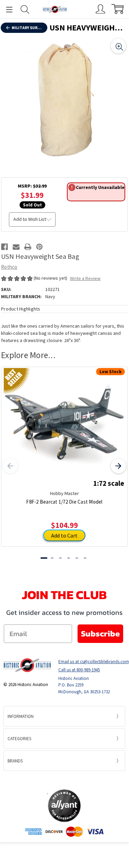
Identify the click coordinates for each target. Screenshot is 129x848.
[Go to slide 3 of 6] (60, 558)
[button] (64, 779)
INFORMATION (21, 716)
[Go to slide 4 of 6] (68, 558)
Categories (19, 739)
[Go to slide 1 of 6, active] (44, 558)
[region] (64, 100)
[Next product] (118, 465)
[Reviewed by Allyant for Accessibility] (64, 805)
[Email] (16, 247)
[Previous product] (10, 465)
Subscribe (100, 634)
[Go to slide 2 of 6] (52, 558)
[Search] (25, 9)
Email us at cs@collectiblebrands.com (91, 662)
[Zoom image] (118, 45)
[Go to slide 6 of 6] (85, 558)
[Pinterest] (39, 247)
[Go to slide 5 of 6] (77, 558)
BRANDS (15, 761)
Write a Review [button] (85, 278)
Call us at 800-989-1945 (79, 670)
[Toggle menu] (6, 9)
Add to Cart (64, 535)
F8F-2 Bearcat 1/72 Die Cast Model (64, 501)
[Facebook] (4, 247)
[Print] (27, 247)
